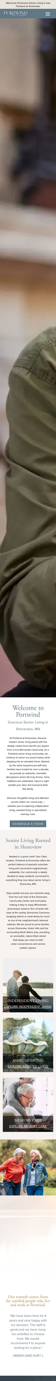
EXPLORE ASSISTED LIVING (28, 1066)
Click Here (18, 1364)
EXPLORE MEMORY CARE (28, 1126)
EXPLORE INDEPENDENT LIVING (28, 1006)
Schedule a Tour (28, 824)
